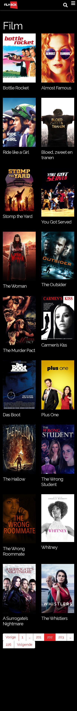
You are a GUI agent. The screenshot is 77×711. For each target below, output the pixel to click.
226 (8, 644)
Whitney (49, 547)
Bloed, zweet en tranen (56, 154)
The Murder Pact (19, 350)
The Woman (15, 286)
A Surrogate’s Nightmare (15, 621)
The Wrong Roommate (14, 551)
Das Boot (11, 414)
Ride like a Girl (16, 152)
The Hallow (14, 479)
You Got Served (56, 222)
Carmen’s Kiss (54, 345)
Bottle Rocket (16, 88)
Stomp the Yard (17, 216)
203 (61, 637)
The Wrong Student (52, 481)
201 (38, 637)
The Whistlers (54, 618)
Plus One (49, 414)
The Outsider (53, 284)
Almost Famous (56, 88)
